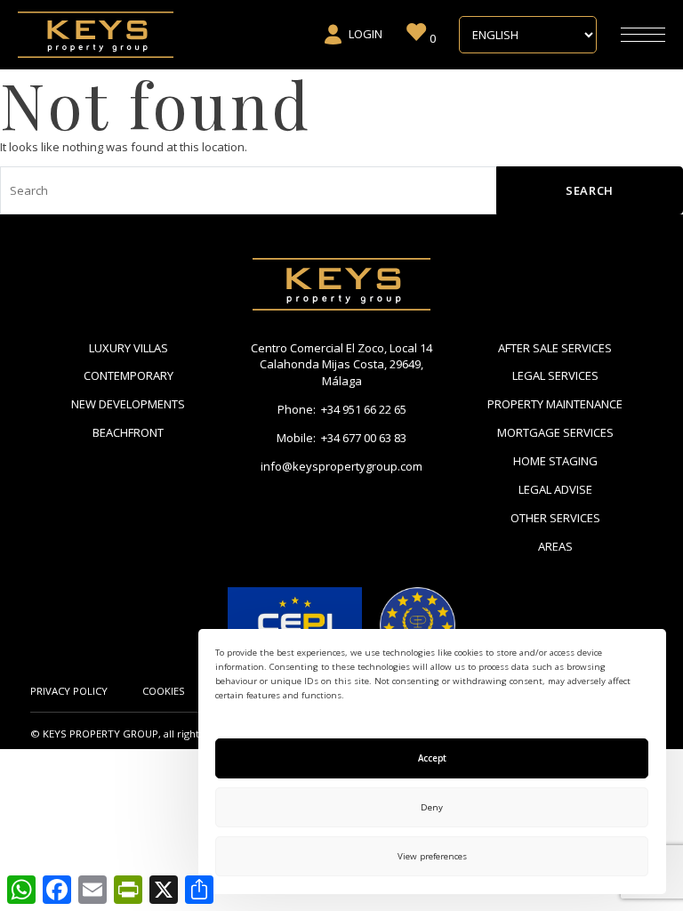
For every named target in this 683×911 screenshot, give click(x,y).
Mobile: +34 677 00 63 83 (341, 438)
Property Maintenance (555, 404)
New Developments (128, 404)
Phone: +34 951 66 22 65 (341, 409)
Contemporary (128, 375)
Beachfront (128, 432)
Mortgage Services (555, 432)
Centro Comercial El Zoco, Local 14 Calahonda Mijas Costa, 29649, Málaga (341, 365)
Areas (555, 546)
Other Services (555, 518)
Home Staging (555, 461)
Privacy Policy (69, 690)
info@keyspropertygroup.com (341, 466)
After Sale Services (555, 348)
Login (365, 34)
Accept (432, 758)
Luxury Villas (128, 348)
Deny (432, 807)
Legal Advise (555, 489)
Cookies (163, 690)
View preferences (432, 856)
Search (590, 190)
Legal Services (555, 375)
